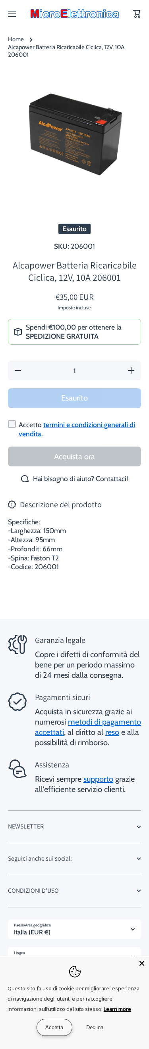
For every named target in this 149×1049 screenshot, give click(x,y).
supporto (98, 779)
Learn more (117, 1009)
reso (112, 732)
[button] (137, 14)
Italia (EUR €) (32, 932)
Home (16, 39)
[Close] (142, 963)
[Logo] (74, 14)
